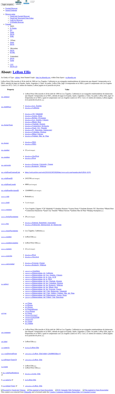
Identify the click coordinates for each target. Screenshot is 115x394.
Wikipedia (27, 392)
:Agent (28, 313)
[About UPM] (29, 4)
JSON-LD (13, 66)
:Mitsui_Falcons (34, 134)
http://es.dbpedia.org (43, 77)
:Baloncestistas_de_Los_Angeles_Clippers (43, 275)
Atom (12, 42)
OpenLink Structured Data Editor (22, 18)
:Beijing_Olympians (35, 118)
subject (5, 284)
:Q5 (29, 319)
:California (32, 108)
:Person (29, 305)
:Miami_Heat (33, 122)
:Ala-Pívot (32, 156)
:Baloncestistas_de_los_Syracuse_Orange (43, 289)
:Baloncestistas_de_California (39, 273)
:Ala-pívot (32, 257)
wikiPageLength (8, 184)
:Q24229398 (32, 317)
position (5, 157)
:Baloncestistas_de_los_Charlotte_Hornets (43, 281)
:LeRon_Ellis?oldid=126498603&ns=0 (43, 354)
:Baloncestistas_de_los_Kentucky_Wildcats (44, 285)
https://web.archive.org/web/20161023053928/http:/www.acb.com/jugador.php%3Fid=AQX (58, 172)
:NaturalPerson (31, 309)
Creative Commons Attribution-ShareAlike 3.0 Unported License (73, 392)
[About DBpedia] (18, 4)
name (4, 367)
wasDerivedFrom (9, 354)
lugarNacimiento (9, 231)
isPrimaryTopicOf (9, 360)
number (5, 150)
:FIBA (30, 144)
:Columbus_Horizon (35, 132)
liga (5, 224)
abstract (5, 97)
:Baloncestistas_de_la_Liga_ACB (40, 277)
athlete (17, 77)
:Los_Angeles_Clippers (36, 120)
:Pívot (30, 158)
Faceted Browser (11, 8)
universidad (7, 264)
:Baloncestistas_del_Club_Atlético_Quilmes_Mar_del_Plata (49, 293)
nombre (6, 237)
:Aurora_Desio (33, 116)
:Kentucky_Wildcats (35, 166)
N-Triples (13, 28)
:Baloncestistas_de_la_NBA (38, 279)
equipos (6, 210)
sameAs (5, 348)
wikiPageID (7, 178)
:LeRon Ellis (32, 348)
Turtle (12, 32)
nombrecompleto (9, 243)
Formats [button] (8, 24)
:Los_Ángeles (33, 106)
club (5, 196)
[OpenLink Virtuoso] (13, 390)
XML (12, 36)
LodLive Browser (16, 20)
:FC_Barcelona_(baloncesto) (38, 130)
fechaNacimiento (9, 217)
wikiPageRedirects (11, 373)
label (4, 342)
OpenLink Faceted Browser (20, 16)
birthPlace (6, 107)
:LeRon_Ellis (33, 360)
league (5, 143)
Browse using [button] (10, 14)
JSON (12, 34)
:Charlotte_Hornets (35, 124)
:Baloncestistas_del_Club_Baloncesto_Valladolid (46, 291)
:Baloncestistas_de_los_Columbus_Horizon (44, 283)
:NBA (30, 142)
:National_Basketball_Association (40, 223)
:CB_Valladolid (34, 114)
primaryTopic (9, 386)
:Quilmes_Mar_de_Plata (37, 136)
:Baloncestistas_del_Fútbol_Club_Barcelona (44, 297)
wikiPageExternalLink (10, 172)
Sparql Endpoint (11, 10)
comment (5, 332)
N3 (11, 30)
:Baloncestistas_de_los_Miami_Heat (41, 287)
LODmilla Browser (17, 22)
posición (6, 256)
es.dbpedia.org (71, 77)
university (6, 165)
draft (5, 202)
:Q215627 (31, 315)
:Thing (28, 303)
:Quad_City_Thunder (36, 128)
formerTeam (7, 125)
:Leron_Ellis (32, 374)
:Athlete (29, 323)
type (3, 313)
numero (6, 249)
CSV (11, 64)
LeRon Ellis (22, 72)
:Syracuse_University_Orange (39, 164)
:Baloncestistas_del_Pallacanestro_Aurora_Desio (46, 295)
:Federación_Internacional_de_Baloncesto (43, 225)
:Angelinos (32, 271)
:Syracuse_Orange (35, 263)
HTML (12, 52)
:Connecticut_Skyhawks (37, 126)
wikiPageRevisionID (10, 190)
